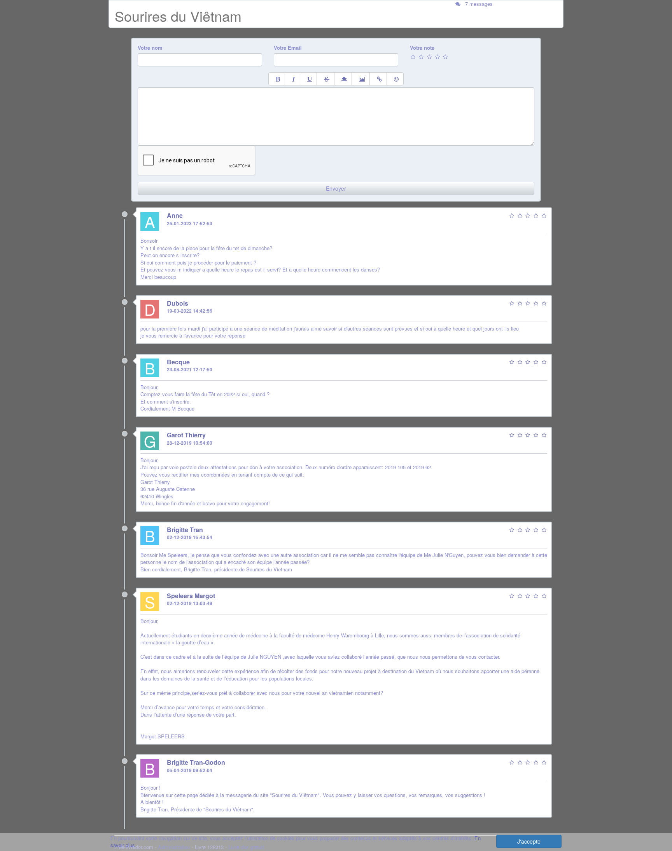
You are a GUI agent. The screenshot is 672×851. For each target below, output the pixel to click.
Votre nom (150, 47)
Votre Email (288, 47)
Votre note (422, 47)
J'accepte (529, 841)
